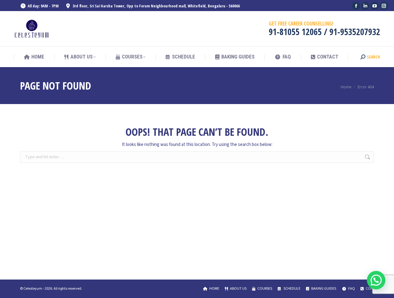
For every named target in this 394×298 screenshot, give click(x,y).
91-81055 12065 (295, 32)
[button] (376, 280)
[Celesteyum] (32, 28)
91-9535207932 (354, 32)
